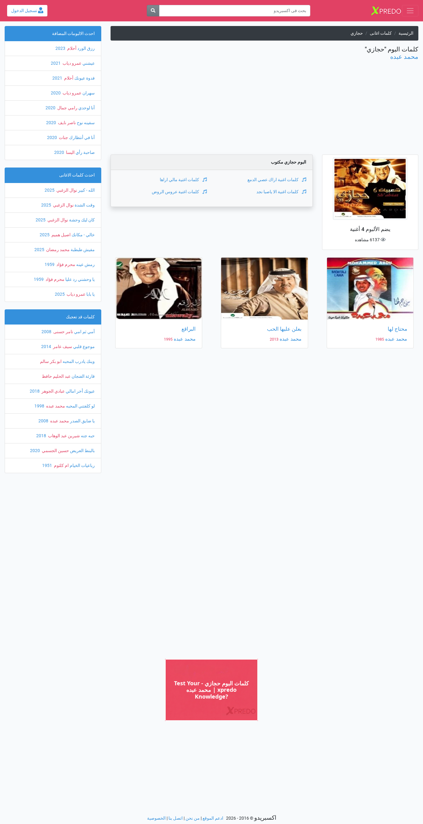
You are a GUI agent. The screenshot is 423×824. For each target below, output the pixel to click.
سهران (88, 93)
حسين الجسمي (55, 450)
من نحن (192, 818)
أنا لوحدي (86, 108)
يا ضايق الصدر (82, 421)
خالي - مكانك (83, 235)
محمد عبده (404, 56)
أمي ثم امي (84, 331)
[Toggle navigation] (410, 10)
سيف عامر (62, 346)
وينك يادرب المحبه (78, 361)
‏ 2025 (50, 190)
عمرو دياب (71, 63)
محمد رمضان (57, 249)
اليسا (70, 152)
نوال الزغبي (66, 190)
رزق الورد (85, 48)
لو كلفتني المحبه (80, 406)
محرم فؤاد (65, 264)
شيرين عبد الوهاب (63, 435)
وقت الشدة (84, 205)
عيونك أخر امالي (80, 391)
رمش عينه (85, 264)
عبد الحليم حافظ (56, 376)
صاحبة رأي (85, 152)
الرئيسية (406, 33)
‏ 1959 (50, 264)
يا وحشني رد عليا (79, 279)
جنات (63, 137)
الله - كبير (86, 190)
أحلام (71, 48)
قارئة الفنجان (83, 376)
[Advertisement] (264, 111)
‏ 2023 (60, 48)
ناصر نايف (66, 122)
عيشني (88, 63)
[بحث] (153, 10)
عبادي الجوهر (53, 391)
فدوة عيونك (84, 78)
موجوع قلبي (83, 346)
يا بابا (90, 294)
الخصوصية (156, 818)
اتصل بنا (175, 818)
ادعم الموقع (213, 818)
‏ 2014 (46, 346)
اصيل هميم (60, 235)
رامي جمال (66, 108)
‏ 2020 (56, 93)
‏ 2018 (35, 391)
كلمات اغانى (381, 33)
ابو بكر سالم (51, 361)
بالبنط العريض (82, 450)
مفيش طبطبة (82, 249)
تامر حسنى (62, 331)
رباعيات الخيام (82, 465)
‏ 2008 (46, 331)
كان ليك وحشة (81, 220)
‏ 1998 (39, 406)
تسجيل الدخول (24, 10)
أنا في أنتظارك (81, 137)
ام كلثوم (61, 465)
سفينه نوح (85, 122)
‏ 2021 (56, 63)
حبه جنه (87, 435)
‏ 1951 (47, 465)
